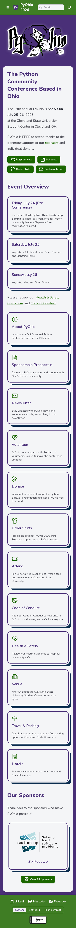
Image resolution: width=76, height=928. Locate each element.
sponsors (51, 143)
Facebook (60, 901)
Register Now (24, 159)
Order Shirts (23, 169)
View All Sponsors (41, 879)
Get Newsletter (53, 169)
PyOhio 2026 (26, 7)
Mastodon (39, 901)
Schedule (51, 159)
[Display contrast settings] (69, 7)
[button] (8, 7)
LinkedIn (20, 901)
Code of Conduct (43, 303)
